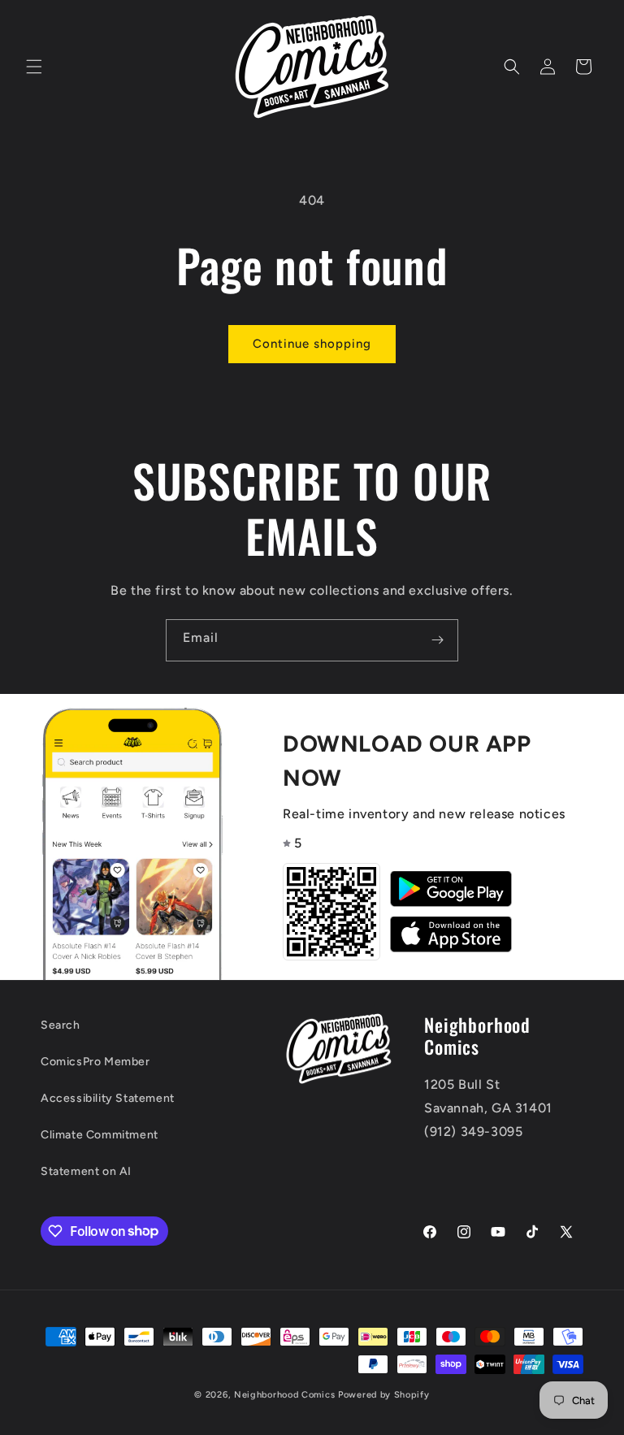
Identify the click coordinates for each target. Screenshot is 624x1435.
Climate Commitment (99, 1135)
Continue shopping (312, 343)
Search (60, 1025)
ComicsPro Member (95, 1062)
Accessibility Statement (108, 1098)
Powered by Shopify (384, 1394)
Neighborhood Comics (284, 1394)
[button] (34, 67)
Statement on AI (86, 1171)
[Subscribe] (437, 640)
